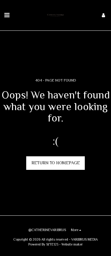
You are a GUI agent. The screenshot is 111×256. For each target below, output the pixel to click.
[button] (7, 15)
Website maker (72, 244)
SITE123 (52, 244)
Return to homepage (55, 162)
